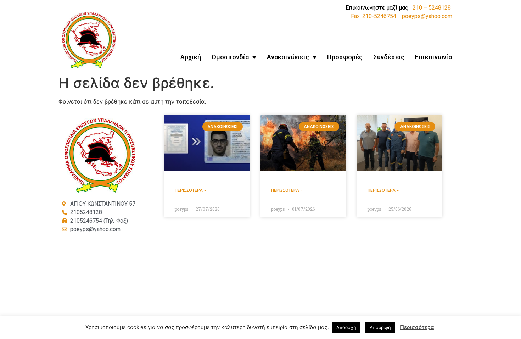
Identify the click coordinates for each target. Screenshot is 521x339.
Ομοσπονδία (230, 57)
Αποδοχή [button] (346, 327)
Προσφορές (345, 57)
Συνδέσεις (388, 57)
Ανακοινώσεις (288, 57)
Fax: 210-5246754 (373, 16)
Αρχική (190, 57)
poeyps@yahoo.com (427, 16)
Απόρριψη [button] (380, 327)
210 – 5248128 (432, 7)
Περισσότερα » (190, 190)
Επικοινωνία (433, 57)
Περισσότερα (417, 327)
